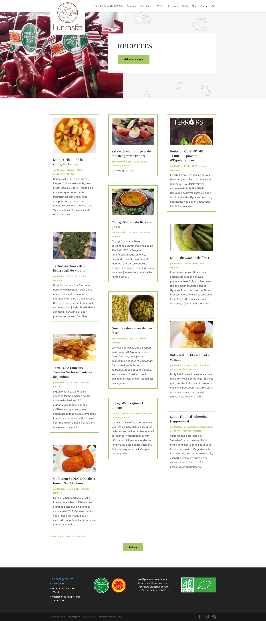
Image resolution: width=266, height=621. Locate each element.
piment (202, 166)
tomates (57, 386)
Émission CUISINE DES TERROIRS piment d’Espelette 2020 (187, 156)
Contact (204, 6)
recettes (70, 173)
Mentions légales (106, 616)
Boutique (131, 6)
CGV (120, 616)
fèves (143, 338)
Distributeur (146, 6)
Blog (194, 6)
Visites (160, 6)
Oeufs (185, 6)
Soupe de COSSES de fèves (189, 258)
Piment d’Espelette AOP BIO (108, 6)
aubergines (148, 413)
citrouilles (145, 232)
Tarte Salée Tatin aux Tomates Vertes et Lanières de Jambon (72, 372)
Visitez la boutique (133, 59)
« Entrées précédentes (67, 536)
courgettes (59, 173)
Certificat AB (58, 583)
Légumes (173, 6)
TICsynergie (72, 616)
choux (85, 276)
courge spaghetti (179, 369)
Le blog (133, 547)
